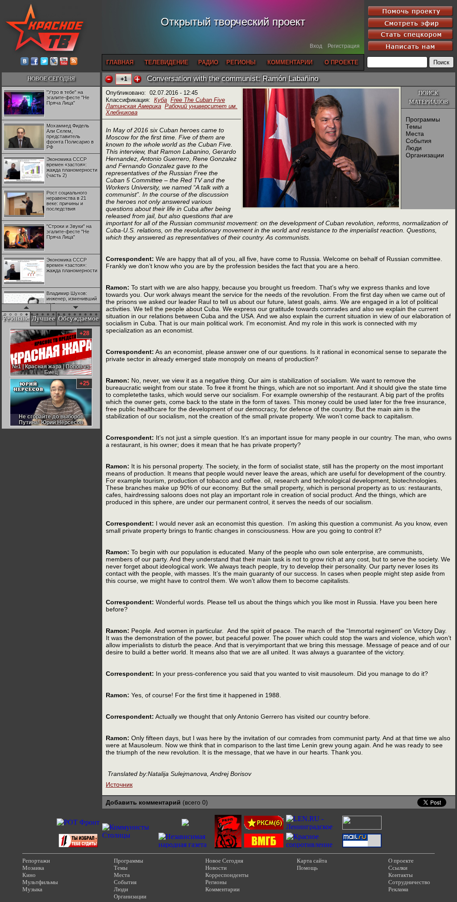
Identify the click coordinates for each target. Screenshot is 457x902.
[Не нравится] (109, 79)
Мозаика (33, 867)
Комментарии (222, 889)
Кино (29, 875)
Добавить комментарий (143, 802)
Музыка (32, 889)
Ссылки (397, 867)
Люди (414, 148)
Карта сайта (312, 860)
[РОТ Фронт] (78, 822)
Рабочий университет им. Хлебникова (171, 109)
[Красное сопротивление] (313, 844)
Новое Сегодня (224, 860)
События (419, 140)
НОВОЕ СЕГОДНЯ (51, 78)
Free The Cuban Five (197, 100)
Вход (316, 46)
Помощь (307, 867)
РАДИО (208, 62)
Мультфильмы (40, 882)
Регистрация (344, 46)
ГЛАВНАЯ (119, 62)
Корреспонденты (227, 875)
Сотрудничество (409, 882)
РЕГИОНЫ (241, 62)
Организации (425, 155)
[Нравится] (137, 79)
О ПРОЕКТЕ (341, 62)
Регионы (216, 882)
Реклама (398, 889)
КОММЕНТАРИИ (289, 62)
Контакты (400, 875)
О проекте (401, 860)
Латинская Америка (133, 106)
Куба (160, 100)
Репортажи (36, 860)
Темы (414, 126)
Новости (216, 867)
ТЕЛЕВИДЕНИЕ (166, 62)
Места (415, 133)
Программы (423, 119)
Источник (119, 784)
